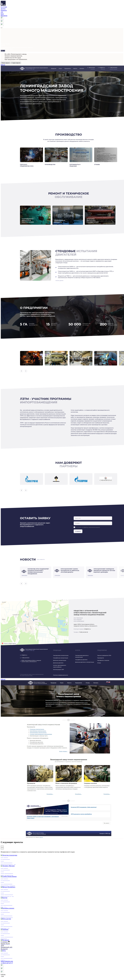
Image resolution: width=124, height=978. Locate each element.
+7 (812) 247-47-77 (7, 963)
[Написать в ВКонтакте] (62, 18)
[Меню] (1, 27)
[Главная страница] (3, 5)
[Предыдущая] (2, 846)
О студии (4, 7)
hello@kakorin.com (7, 961)
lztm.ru (3, 51)
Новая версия (6, 63)
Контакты (4, 15)
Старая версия (16, 63)
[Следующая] (2, 849)
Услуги (3, 8)
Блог (2, 14)
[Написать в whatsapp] (62, 21)
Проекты (4, 11)
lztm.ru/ (3, 679)
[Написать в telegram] (62, 24)
